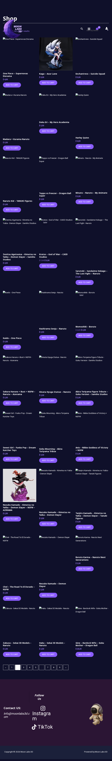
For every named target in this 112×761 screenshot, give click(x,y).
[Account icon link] (106, 28)
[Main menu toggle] (89, 29)
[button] (82, 29)
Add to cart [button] (12, 85)
